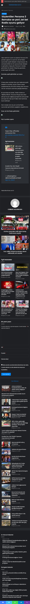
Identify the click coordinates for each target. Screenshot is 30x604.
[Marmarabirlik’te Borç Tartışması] (6, 444)
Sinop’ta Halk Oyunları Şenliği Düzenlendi (18, 507)
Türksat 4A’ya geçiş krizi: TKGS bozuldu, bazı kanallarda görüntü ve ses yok (21, 311)
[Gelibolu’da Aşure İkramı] (6, 452)
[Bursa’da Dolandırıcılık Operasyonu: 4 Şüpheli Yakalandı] (6, 494)
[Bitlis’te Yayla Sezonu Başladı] (6, 502)
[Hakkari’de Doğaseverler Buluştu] (6, 487)
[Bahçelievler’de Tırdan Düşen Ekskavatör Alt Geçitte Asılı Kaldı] (6, 466)
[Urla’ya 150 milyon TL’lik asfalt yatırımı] (6, 516)
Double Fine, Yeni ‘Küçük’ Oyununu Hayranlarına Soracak (11, 437)
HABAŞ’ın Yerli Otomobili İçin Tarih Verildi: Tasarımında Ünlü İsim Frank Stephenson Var (22, 293)
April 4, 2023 (10, 180)
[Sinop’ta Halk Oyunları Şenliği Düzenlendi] (6, 509)
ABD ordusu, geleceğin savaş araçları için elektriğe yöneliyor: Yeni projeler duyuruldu (19, 152)
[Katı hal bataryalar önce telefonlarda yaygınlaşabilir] (7, 267)
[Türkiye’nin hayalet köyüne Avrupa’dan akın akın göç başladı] (6, 523)
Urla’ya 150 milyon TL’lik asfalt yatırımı (18, 514)
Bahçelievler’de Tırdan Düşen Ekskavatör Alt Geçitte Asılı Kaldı (18, 465)
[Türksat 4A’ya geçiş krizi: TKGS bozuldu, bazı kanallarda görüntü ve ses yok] (22, 304)
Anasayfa (5, 10)
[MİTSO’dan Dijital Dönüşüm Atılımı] (6, 473)
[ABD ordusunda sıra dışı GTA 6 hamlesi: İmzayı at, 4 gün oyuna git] (7, 304)
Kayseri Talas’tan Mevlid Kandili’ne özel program (19, 415)
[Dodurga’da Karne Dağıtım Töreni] (6, 409)
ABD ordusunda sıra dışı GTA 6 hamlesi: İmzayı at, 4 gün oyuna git (7, 311)
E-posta (3, 353)
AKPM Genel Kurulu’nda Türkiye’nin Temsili (18, 478)
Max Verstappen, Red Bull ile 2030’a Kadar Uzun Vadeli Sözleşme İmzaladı (22, 274)
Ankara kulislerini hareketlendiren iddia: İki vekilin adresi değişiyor (19, 387)
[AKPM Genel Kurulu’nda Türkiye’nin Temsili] (6, 480)
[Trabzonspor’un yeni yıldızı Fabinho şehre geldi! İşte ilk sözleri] (6, 402)
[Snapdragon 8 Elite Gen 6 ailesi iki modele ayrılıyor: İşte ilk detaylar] (7, 284)
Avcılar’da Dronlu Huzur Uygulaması (18, 457)
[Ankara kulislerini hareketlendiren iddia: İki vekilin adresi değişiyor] (6, 388)
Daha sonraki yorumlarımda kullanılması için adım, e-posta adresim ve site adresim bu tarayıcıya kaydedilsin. (15, 367)
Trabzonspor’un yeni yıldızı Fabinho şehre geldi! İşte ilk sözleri (20, 401)
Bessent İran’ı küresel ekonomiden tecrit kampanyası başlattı (13, 394)
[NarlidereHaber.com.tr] (15, 5)
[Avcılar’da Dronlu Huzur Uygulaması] (6, 459)
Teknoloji (10, 10)
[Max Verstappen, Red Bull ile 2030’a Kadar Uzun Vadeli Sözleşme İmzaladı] (22, 267)
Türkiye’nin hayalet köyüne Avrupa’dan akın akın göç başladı (19, 522)
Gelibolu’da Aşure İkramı (19, 449)
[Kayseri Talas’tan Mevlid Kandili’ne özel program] (6, 416)
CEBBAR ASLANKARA (9, 26)
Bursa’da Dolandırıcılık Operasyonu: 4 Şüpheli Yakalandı (18, 493)
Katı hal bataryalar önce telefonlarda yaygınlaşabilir (6, 273)
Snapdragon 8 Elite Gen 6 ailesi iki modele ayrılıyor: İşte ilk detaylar (7, 292)
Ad (2, 347)
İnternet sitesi (4, 359)
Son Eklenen (15, 381)
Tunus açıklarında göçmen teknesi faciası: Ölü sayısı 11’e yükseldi (14, 431)
